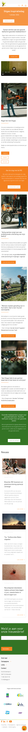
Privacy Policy (3, 725)
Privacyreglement (11, 725)
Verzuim (5, 162)
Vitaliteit (5, 157)
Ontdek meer (14, 56)
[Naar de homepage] (5, 5)
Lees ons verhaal (14, 440)
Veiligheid (5, 153)
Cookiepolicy (4, 727)
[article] (14, 485)
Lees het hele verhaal (8, 262)
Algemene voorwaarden (21, 725)
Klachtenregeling (12, 727)
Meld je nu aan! (9, 21)
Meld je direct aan (14, 187)
